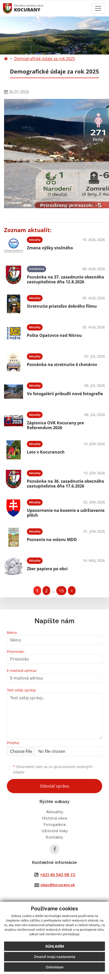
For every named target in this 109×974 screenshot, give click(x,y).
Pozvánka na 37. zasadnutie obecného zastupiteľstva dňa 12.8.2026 (65, 279)
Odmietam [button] (55, 967)
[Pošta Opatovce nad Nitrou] (13, 333)
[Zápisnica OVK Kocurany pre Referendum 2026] (13, 420)
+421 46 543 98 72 (57, 875)
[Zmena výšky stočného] (13, 245)
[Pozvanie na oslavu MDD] (13, 537)
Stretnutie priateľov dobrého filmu (62, 306)
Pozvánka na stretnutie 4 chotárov (62, 364)
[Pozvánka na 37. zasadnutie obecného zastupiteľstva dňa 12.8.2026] (13, 274)
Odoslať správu (54, 786)
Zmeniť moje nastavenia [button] (54, 956)
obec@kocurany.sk (57, 885)
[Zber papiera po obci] (13, 566)
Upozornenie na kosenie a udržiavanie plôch (65, 513)
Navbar (12, 8)
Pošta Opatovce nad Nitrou (54, 335)
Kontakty (54, 837)
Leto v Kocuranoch (46, 452)
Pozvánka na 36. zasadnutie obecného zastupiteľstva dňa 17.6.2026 (65, 483)
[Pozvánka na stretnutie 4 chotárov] (13, 362)
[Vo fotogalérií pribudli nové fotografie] (13, 391)
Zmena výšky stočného (50, 248)
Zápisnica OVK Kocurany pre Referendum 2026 (55, 425)
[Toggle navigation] (98, 8)
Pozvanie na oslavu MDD (52, 539)
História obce (54, 818)
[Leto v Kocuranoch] (13, 449)
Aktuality (54, 812)
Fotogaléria (55, 825)
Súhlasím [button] (54, 946)
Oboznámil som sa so (53, 769)
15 (61, 591)
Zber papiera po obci (47, 568)
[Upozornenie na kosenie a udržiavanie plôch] (13, 508)
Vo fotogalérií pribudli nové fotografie (65, 393)
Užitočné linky (55, 831)
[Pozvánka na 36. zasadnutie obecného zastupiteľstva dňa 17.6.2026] (13, 479)
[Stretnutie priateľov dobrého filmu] (13, 304)
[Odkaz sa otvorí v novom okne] (54, 849)
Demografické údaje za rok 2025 (44, 58)
